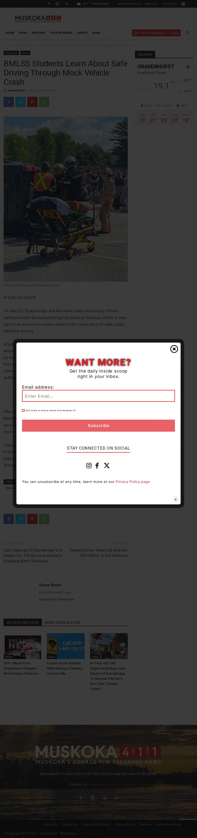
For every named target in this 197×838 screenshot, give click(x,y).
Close (174, 349)
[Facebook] (97, 466)
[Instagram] (89, 466)
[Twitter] (107, 466)
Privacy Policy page (133, 482)
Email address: (38, 387)
